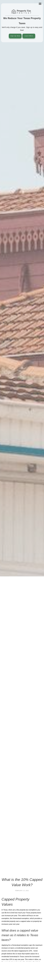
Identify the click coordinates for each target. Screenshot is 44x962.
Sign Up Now (15, 36)
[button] (40, 4)
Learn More (29, 36)
